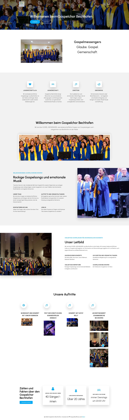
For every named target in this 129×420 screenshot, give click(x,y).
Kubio (83, 417)
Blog (108, 4)
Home (103, 4)
